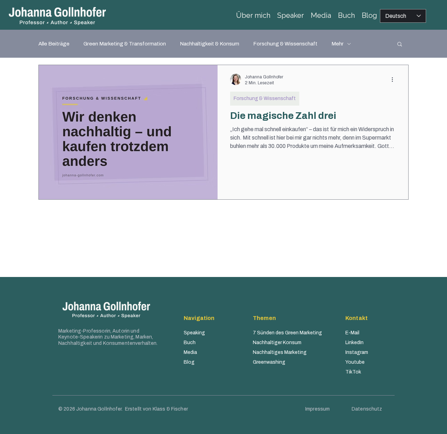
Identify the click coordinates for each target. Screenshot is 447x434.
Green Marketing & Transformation (124, 44)
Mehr (337, 44)
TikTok (353, 372)
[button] (399, 44)
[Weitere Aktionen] (394, 79)
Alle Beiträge (53, 44)
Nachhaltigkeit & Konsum (209, 44)
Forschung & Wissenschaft (285, 44)
